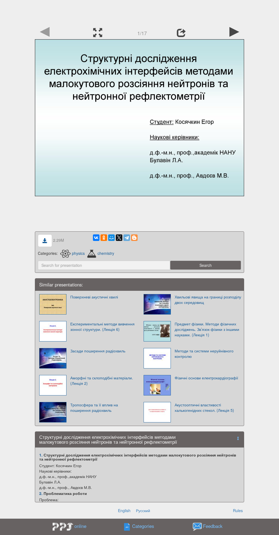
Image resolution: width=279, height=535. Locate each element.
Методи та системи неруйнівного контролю (204, 353)
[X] (119, 237)
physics (78, 253)
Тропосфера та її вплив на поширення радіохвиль (94, 407)
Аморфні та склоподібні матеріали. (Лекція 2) (101, 380)
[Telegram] (126, 237)
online (80, 526)
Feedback (212, 526)
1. (41, 455)
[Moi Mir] (111, 237)
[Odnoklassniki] (104, 237)
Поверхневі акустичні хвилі (94, 297)
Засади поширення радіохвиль (97, 350)
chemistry (106, 253)
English (124, 510)
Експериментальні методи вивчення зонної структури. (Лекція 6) (102, 326)
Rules (238, 510)
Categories (143, 526)
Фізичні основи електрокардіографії (206, 377)
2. (41, 493)
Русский (143, 510)
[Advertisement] (139, 12)
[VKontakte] (96, 237)
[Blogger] (134, 237)
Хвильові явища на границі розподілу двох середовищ (208, 299)
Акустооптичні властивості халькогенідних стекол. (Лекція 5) (204, 407)
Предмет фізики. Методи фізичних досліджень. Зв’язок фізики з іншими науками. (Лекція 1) (207, 329)
